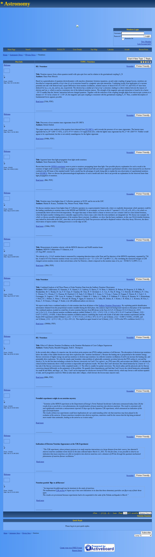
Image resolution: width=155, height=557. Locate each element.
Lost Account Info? (144, 44)
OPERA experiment (58, 166)
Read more (40, 101)
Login (147, 36)
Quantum (147, 516)
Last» (115, 513)
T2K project (60, 490)
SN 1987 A (89, 129)
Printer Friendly (143, 66)
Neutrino (140, 516)
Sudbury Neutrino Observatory (110, 305)
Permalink (130, 66)
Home (5, 55)
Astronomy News (16, 55)
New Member (146, 42)
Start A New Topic (135, 59)
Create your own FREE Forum (71, 548)
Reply (148, 59)
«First (95, 513)
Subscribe (146, 533)
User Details (77, 49)
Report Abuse (77, 550)
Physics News (30, 55)
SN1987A (43, 173)
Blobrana (7, 65)
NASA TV (61, 49)
